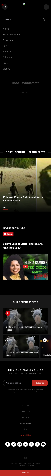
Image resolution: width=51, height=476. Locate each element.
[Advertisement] (25, 119)
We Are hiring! (25, 435)
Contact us (25, 411)
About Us (25, 405)
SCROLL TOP (25, 473)
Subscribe (40, 383)
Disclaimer (25, 417)
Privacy (25, 429)
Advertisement (25, 423)
